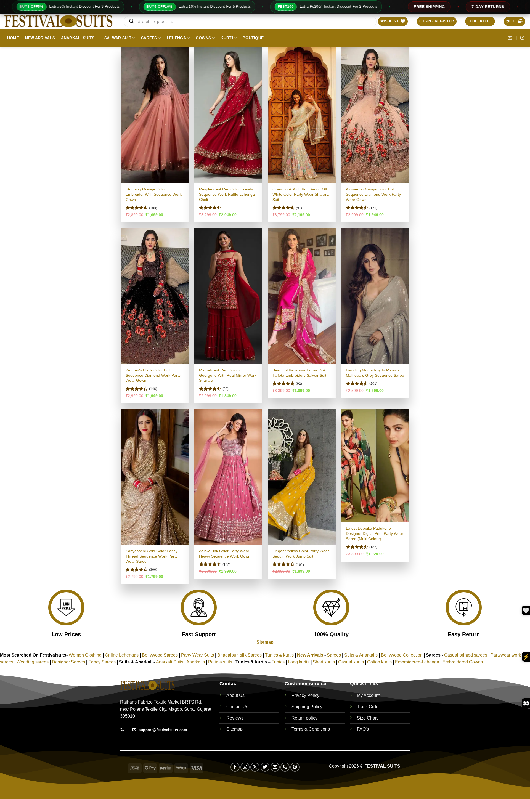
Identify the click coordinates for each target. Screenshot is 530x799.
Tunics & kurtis (279, 655)
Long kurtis (299, 662)
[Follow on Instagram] (245, 767)
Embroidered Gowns (462, 662)
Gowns (203, 38)
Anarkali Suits (78, 38)
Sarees (149, 38)
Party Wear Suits (197, 655)
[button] (437, 21)
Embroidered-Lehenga (417, 662)
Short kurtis (324, 662)
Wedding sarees (33, 662)
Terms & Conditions (311, 729)
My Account (368, 695)
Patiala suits (220, 662)
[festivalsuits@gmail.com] (511, 38)
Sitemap (265, 642)
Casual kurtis (351, 662)
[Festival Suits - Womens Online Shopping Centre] (59, 21)
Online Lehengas (122, 655)
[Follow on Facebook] (235, 767)
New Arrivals (40, 38)
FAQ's (363, 729)
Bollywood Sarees (160, 655)
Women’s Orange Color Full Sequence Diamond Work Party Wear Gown (373, 194)
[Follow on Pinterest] (295, 767)
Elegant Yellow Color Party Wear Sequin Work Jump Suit (300, 553)
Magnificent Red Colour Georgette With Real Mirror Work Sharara (227, 375)
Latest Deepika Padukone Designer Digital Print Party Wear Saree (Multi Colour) (374, 533)
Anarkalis (196, 662)
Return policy (304, 718)
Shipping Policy (307, 706)
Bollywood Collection (402, 655)
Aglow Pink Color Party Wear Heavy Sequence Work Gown (224, 553)
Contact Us (237, 706)
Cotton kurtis (380, 662)
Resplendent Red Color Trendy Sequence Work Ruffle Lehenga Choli (227, 194)
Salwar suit (117, 38)
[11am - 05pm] (523, 38)
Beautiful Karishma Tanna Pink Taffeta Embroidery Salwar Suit (299, 373)
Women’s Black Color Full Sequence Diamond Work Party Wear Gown (153, 375)
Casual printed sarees (465, 655)
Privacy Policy (305, 695)
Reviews (234, 718)
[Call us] (285, 767)
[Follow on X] (254, 767)
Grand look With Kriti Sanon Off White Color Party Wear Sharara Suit (300, 194)
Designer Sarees (68, 662)
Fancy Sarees (102, 662)
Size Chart (367, 718)
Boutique (253, 38)
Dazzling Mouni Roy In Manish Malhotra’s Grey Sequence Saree (375, 373)
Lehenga (176, 38)
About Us (235, 695)
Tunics (279, 662)
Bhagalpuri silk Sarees (239, 655)
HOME (13, 38)
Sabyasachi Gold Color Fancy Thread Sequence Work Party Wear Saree (151, 556)
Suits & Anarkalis (361, 655)
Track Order (368, 706)
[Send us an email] (275, 767)
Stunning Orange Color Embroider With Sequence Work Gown (154, 194)
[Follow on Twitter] (265, 767)
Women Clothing (85, 655)
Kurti (227, 38)
